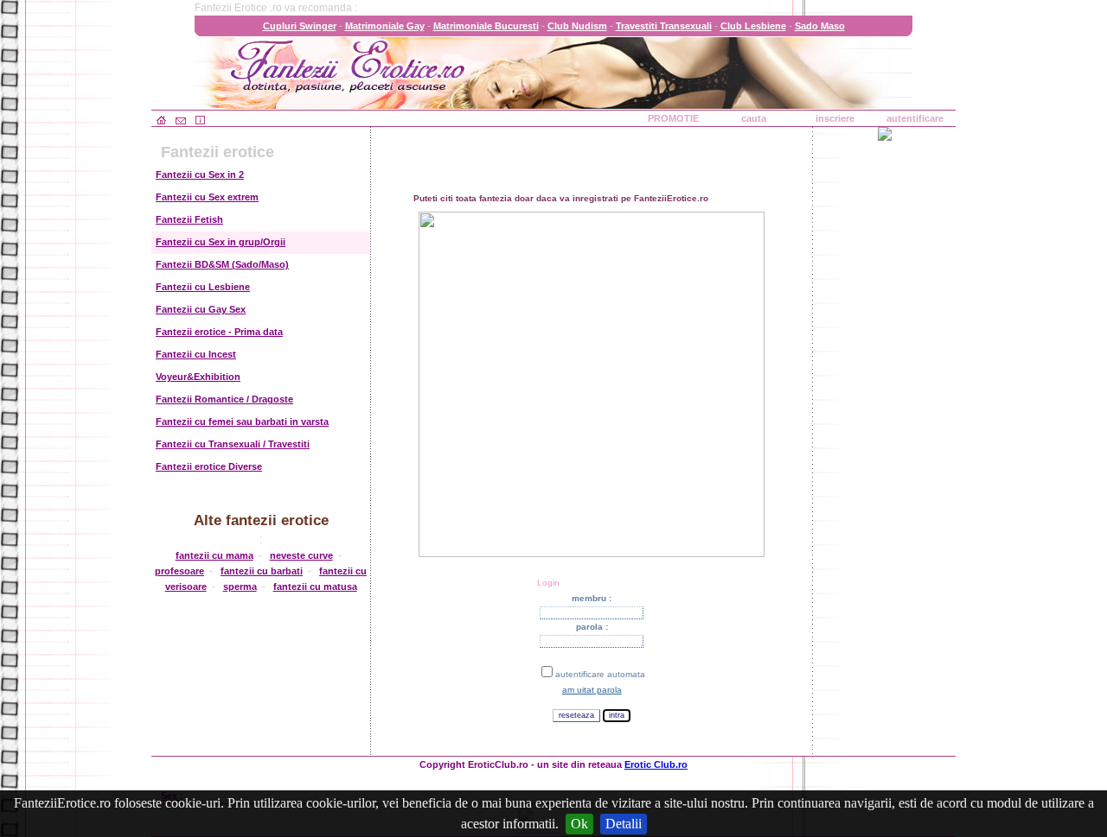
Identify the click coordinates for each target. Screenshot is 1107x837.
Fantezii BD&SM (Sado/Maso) (222, 264)
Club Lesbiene (753, 26)
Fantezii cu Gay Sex (201, 309)
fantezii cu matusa (315, 586)
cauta (753, 118)
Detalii (623, 823)
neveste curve (301, 555)
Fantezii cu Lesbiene (203, 287)
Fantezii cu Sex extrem (207, 197)
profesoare (179, 571)
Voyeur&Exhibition (198, 376)
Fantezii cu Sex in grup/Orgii (220, 242)
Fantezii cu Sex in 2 (200, 174)
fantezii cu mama (214, 555)
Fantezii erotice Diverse (209, 466)
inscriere (835, 118)
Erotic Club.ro (656, 764)
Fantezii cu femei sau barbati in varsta (242, 421)
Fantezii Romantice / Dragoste (224, 399)
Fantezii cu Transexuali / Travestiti (233, 444)
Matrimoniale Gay (385, 26)
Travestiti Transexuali (664, 26)
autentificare (915, 118)
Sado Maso (820, 26)
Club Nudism (577, 26)
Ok (579, 823)
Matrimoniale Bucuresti (486, 26)
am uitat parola (592, 689)
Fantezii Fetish (189, 219)
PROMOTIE (673, 118)
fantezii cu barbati (262, 571)
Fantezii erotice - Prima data (219, 332)
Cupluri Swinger (299, 26)
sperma (240, 586)
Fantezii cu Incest (196, 354)
